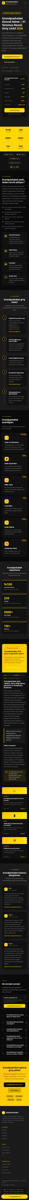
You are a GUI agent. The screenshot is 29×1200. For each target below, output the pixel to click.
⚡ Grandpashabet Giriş (14, 1196)
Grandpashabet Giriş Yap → (12, 56)
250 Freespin (5, 1167)
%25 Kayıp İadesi (6, 1172)
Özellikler (4, 1133)
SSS (3, 1155)
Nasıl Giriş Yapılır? (9, 62)
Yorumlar (4, 1138)
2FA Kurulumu (5, 1150)
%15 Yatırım (5, 1170)
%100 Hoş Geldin (6, 1164)
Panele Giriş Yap (14, 110)
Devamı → (23, 808)
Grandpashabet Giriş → (13, 667)
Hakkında (4, 1130)
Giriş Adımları (14, 1090)
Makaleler (4, 1135)
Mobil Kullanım (6, 1153)
